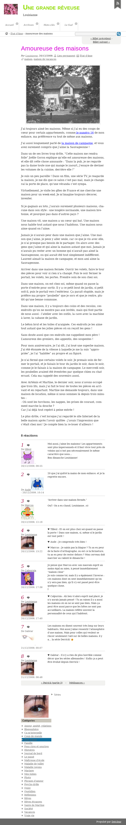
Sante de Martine (34, 805)
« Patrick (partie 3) (52, 682)
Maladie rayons (33, 767)
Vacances (29, 812)
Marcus (29, 505)
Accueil (6, 33)
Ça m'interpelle (33, 732)
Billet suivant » (101, 42)
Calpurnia (30, 570)
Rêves (27, 798)
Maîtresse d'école (34, 760)
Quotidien (29, 791)
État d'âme (16, 33)
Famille (28, 743)
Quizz (27, 788)
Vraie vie (29, 815)
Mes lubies (30, 774)
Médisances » (77, 682)
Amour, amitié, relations (37, 726)
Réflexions (30, 795)
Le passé (29, 757)
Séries (57, 694)
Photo (27, 777)
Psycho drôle (31, 784)
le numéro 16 (84, 132)
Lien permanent (66, 55)
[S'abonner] (117, 9)
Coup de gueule (33, 736)
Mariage (29, 770)
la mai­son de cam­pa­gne (77, 143)
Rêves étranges (33, 801)
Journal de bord (33, 753)
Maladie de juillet (34, 763)
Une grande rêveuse (51, 7)
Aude (28, 489)
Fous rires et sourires (36, 746)
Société (28, 808)
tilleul (28, 449)
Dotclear (116, 821)
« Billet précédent (100, 38)
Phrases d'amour (33, 781)
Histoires (29, 750)
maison (28, 59)
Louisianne (31, 55)
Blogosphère (31, 729)
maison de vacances (45, 59)
